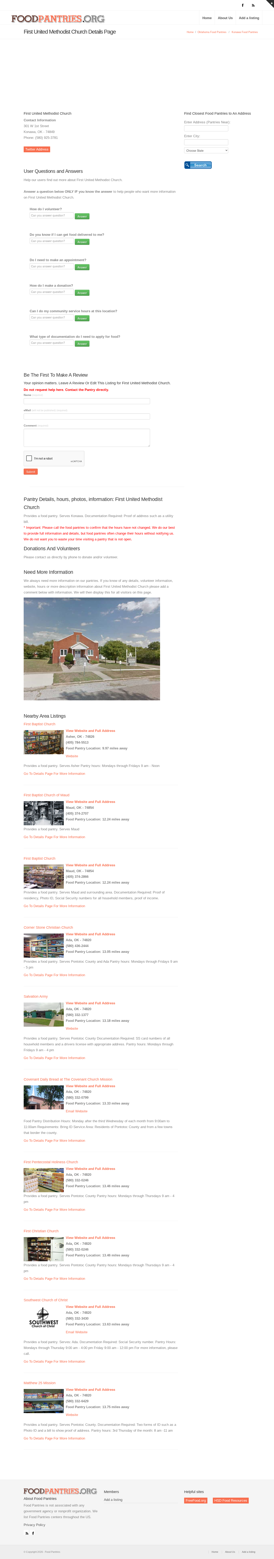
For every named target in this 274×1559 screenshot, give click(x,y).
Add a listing (249, 18)
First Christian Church (41, 1231)
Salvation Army (36, 996)
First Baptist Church (39, 724)
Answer (82, 216)
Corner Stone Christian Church (48, 927)
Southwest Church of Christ (46, 1300)
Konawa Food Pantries (245, 32)
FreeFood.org (196, 1500)
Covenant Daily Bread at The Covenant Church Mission (68, 1079)
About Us (225, 18)
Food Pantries (59, 20)
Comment (36, 425)
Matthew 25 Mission (40, 1383)
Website (72, 756)
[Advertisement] (137, 69)
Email (70, 1111)
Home (207, 18)
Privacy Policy (34, 1525)
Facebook (32, 1532)
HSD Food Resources (230, 1500)
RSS (26, 1532)
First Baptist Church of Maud (46, 795)
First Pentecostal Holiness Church (51, 1162)
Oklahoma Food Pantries (212, 32)
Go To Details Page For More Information (54, 774)
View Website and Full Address (90, 731)
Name (33, 395)
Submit (30, 472)
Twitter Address (37, 149)
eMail (45, 410)
